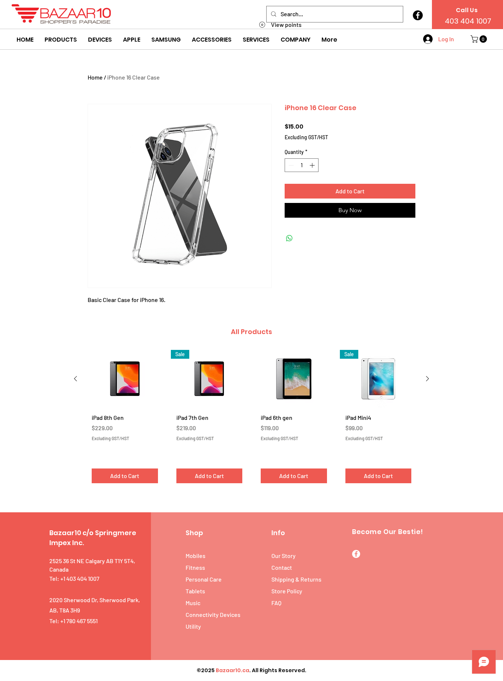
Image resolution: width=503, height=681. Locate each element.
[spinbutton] (301, 165)
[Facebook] (418, 15)
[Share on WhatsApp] (289, 238)
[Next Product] (427, 378)
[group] (251, 419)
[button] (60, 39)
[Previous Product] (75, 378)
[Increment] (312, 165)
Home (95, 77)
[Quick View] (124, 379)
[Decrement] (290, 165)
